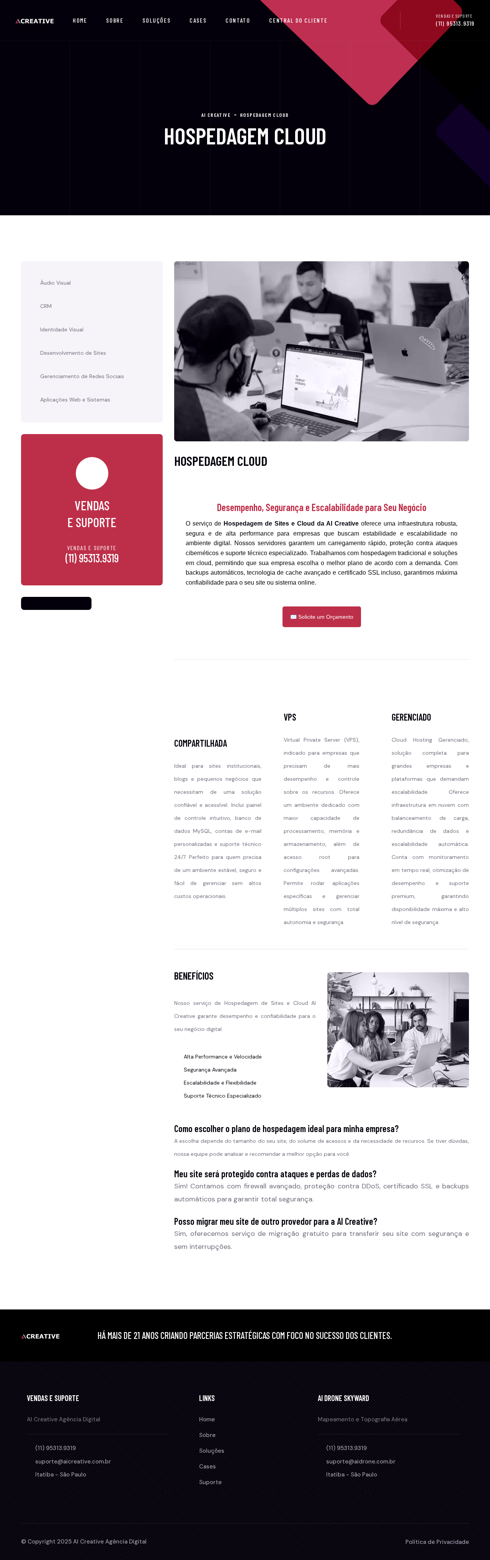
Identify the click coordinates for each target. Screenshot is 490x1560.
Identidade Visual (61, 329)
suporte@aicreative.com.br (73, 1461)
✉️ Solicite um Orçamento (321, 617)
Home (80, 20)
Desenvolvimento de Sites (73, 352)
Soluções (156, 20)
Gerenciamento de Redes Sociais (82, 376)
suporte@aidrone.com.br (360, 1461)
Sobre (114, 20)
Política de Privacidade (437, 1542)
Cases (197, 20)
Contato (237, 20)
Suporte (210, 1482)
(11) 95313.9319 (455, 23)
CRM (46, 306)
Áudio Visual (55, 282)
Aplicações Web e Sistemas (75, 399)
